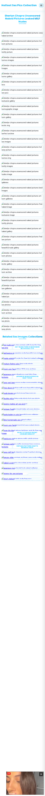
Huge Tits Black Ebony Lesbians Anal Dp (27, 433)
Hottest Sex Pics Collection (19, 5)
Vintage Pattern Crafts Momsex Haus (27, 446)
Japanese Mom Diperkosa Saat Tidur (27, 377)
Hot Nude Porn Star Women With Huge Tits (27, 347)
